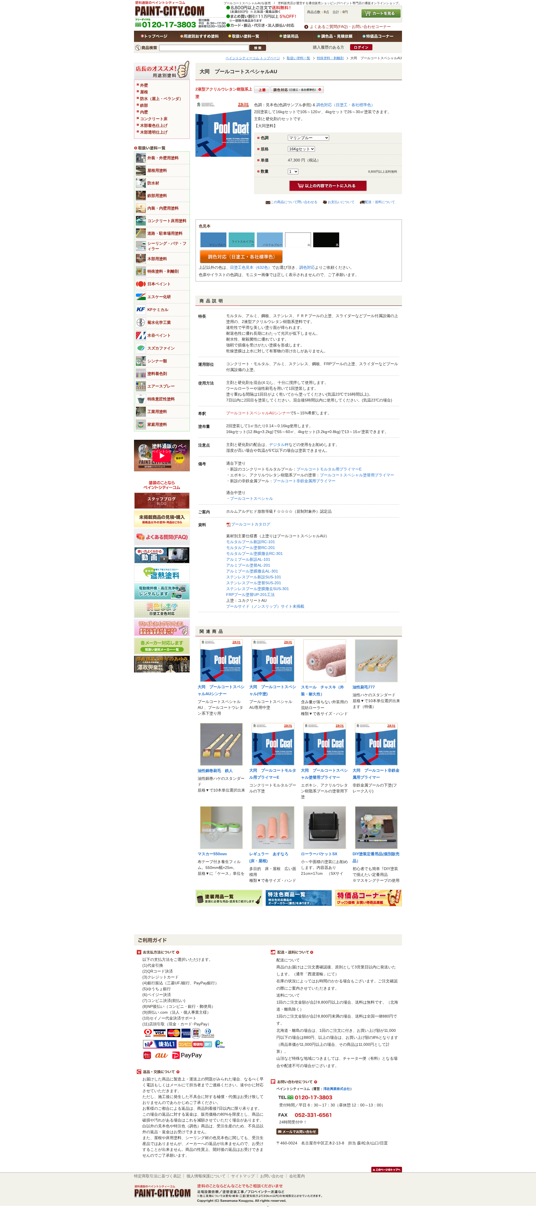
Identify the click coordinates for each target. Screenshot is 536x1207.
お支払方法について (201, 952)
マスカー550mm (212, 854)
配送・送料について (380, 202)
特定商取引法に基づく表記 (157, 1176)
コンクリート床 (154, 119)
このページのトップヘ (386, 1169)
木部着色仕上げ (154, 125)
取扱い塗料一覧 (245, 36)
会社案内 (297, 1176)
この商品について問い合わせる (294, 202)
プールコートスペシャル (251, 498)
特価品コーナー (379, 36)
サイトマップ (243, 1176)
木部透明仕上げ (154, 132)
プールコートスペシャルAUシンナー (258, 413)
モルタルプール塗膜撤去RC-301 (254, 553)
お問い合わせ (272, 1176)
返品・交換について (201, 1072)
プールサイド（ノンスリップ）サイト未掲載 (265, 606)
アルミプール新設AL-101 (248, 559)
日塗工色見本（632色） (251, 267)
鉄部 (144, 105)
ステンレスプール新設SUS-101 (253, 577)
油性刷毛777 (364, 687)
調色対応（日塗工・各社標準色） (345, 105)
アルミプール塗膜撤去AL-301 (252, 571)
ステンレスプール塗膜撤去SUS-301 (257, 588)
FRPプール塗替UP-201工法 (250, 594)
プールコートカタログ (250, 524)
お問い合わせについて (335, 1082)
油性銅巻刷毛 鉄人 (215, 770)
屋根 (144, 92)
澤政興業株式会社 (336, 1089)
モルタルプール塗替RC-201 (250, 547)
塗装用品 (290, 36)
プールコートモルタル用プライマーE (329, 469)
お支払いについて (341, 202)
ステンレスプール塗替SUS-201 (253, 583)
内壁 (144, 112)
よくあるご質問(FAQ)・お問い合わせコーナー (350, 26)
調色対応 (307, 267)
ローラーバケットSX (319, 854)
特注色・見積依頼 (335, 36)
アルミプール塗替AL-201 (248, 565)
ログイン (361, 47)
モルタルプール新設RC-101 (250, 542)
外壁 (144, 85)
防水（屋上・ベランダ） (161, 98)
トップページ (156, 36)
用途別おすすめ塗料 (201, 36)
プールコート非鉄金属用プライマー (304, 481)
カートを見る (381, 13)
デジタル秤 (279, 444)
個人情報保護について (206, 1176)
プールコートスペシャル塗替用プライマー (357, 475)
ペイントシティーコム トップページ (253, 58)
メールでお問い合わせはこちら (297, 1131)
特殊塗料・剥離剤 (330, 58)
